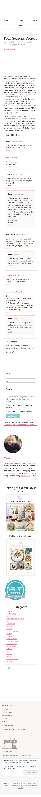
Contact (5, 709)
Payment (5, 721)
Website (9, 389)
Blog (35, 20)
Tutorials (9, 661)
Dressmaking (10, 624)
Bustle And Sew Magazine (15, 619)
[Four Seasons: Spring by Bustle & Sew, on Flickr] (20, 60)
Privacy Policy (7, 715)
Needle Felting (11, 644)
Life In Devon (10, 636)
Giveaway (9, 629)
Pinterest (18, 734)
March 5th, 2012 (17, 141)
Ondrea (9, 275)
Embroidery (21, 45)
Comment (10, 352)
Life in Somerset (11, 639)
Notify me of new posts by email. (20, 411)
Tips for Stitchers (12, 659)
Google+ (24, 734)
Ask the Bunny (11, 614)
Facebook (3, 734)
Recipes (9, 654)
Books (8, 616)
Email (8, 381)
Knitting (9, 634)
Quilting (9, 651)
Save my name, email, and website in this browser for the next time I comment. (20, 399)
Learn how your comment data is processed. (20, 425)
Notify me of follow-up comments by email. (19, 406)
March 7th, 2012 (17, 292)
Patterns (9, 649)
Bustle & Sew (21, 9)
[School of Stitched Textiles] (15, 590)
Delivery (5, 718)
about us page (25, 476)
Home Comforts (12, 631)
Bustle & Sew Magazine (22, 94)
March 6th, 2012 (19, 194)
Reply (8, 150)
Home (6, 20)
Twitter (8, 734)
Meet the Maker (12, 641)
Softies (8, 656)
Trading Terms (7, 712)
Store (20, 20)
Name (8, 373)
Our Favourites (11, 646)
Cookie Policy (11, 768)
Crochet (9, 621)
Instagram (13, 734)
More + (20, 26)
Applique (9, 611)
